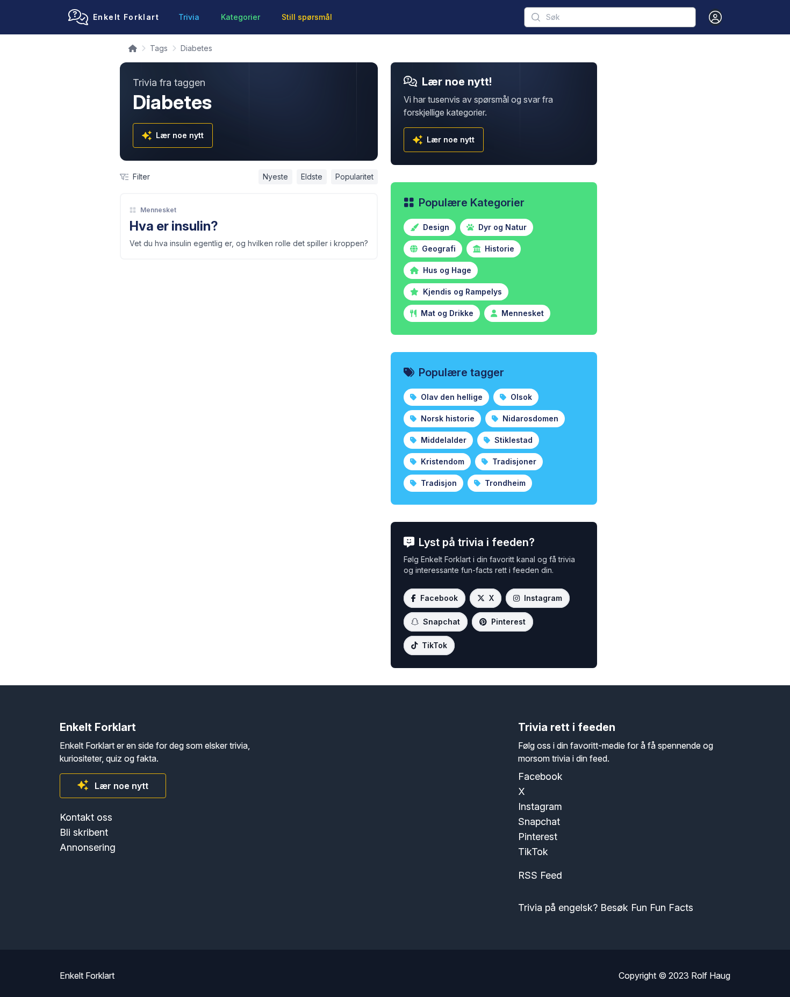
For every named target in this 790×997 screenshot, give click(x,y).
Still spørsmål (307, 16)
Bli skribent (84, 832)
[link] (249, 226)
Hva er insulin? (174, 226)
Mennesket (158, 210)
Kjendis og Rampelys (461, 291)
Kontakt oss (86, 817)
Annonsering (88, 847)
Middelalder (442, 439)
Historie (498, 248)
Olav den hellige (451, 396)
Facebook (439, 597)
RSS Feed (540, 875)
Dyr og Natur (501, 227)
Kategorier (240, 16)
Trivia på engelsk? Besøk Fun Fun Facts (605, 907)
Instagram (543, 597)
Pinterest (508, 621)
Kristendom (441, 461)
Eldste (311, 176)
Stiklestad (512, 439)
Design (435, 227)
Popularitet (354, 176)
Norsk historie (447, 418)
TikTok (434, 645)
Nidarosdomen (529, 418)
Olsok (520, 396)
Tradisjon (438, 482)
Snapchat (441, 621)
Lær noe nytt (180, 135)
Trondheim (504, 482)
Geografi (438, 248)
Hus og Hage (446, 270)
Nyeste (275, 176)
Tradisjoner (513, 461)
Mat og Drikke (446, 313)
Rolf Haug (710, 975)
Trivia (188, 16)
